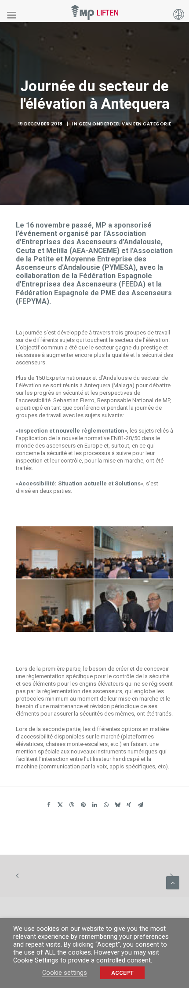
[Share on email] (140, 806)
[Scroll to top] (172, 882)
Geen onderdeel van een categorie (125, 124)
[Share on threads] (71, 806)
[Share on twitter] (60, 806)
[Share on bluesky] (117, 806)
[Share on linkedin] (94, 806)
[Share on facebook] (49, 806)
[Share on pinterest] (83, 806)
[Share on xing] (129, 806)
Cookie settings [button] (64, 973)
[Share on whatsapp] (106, 806)
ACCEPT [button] (122, 973)
